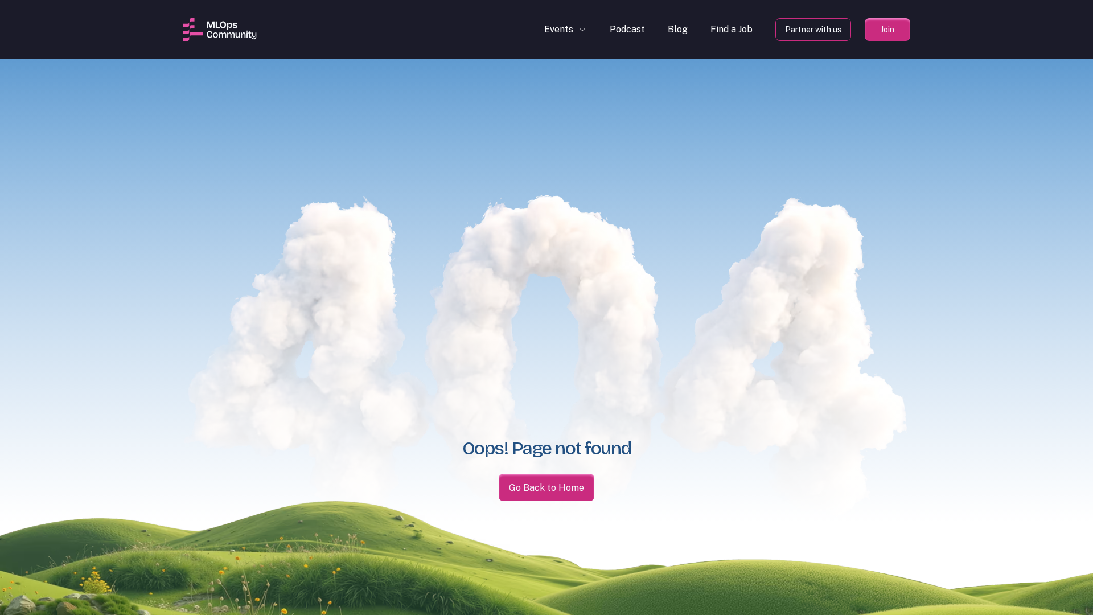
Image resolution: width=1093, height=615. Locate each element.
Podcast (627, 29)
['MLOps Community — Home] (220, 29)
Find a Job (731, 29)
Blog (678, 29)
